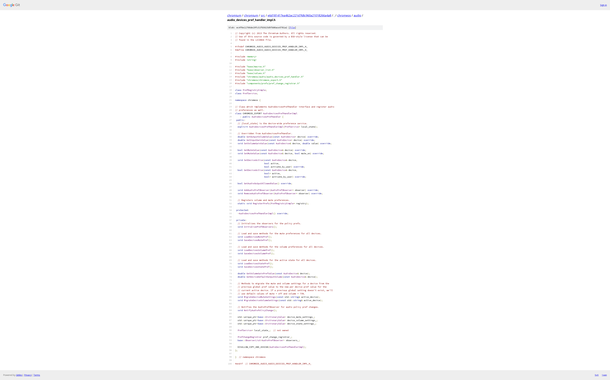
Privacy (27, 375)
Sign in (603, 5)
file (292, 27)
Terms (36, 375)
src (263, 15)
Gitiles (19, 375)
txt (597, 374)
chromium (234, 15)
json (604, 374)
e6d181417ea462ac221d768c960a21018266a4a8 (299, 15)
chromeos (344, 15)
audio (357, 15)
